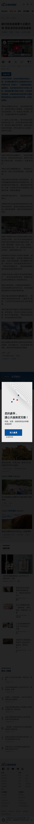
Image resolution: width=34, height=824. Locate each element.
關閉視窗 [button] (10, 437)
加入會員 (13, 432)
